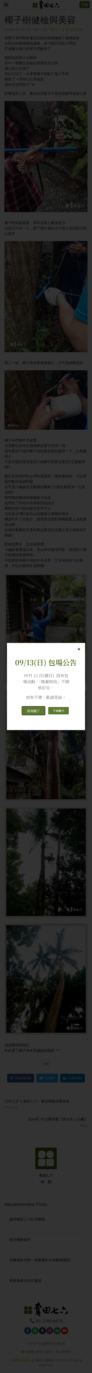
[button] (33, 711)
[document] (46, 686)
